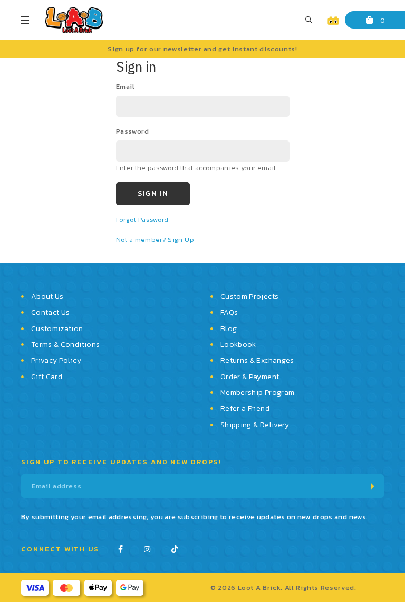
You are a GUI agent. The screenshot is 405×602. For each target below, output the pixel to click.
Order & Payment (249, 376)
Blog (228, 328)
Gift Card (46, 376)
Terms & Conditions (65, 344)
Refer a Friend (244, 408)
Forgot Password (142, 219)
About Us (47, 296)
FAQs (229, 312)
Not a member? (142, 239)
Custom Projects (249, 296)
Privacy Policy (56, 360)
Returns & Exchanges (257, 360)
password (132, 131)
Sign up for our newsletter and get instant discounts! (202, 49)
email (125, 86)
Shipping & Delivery (255, 424)
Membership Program (257, 392)
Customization (57, 328)
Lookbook (238, 344)
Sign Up (181, 239)
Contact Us (50, 312)
